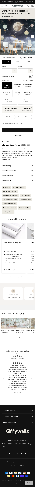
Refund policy (13, 483)
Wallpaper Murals (8, 212)
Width (4, 66)
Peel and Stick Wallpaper (10, 199)
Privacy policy (17, 480)
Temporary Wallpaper (9, 208)
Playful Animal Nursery (7, 330)
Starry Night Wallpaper (9, 204)
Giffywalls (9, 480)
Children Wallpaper (18, 187)
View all (17, 338)
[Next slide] (23, 278)
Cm (17, 62)
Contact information (27, 480)
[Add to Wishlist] (13, 320)
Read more (6, 160)
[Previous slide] (12, 278)
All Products (6, 187)
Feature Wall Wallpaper (9, 191)
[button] (2, 6)
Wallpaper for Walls (24, 208)
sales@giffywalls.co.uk (18, 440)
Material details (28, 80)
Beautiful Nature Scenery (23, 330)
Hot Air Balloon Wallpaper (10, 195)
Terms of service (22, 483)
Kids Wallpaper (25, 195)
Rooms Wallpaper (26, 199)
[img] (17, 356)
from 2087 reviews (17, 359)
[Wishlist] (28, 6)
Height (20, 66)
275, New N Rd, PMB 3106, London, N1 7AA (17, 445)
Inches (6, 62)
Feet (28, 62)
